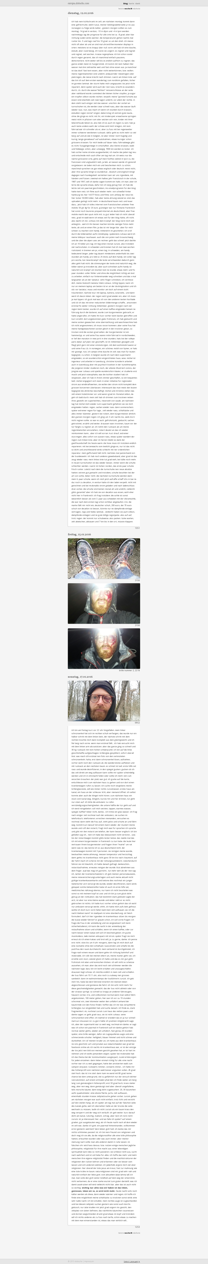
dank (137, 3)
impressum (89, 1261)
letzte (121, 8)
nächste (136, 8)
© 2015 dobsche (75, 1261)
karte (131, 3)
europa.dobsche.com (78, 3)
